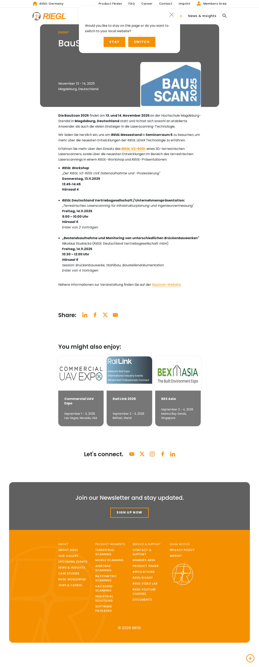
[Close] (171, 15)
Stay (114, 41)
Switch (142, 41)
